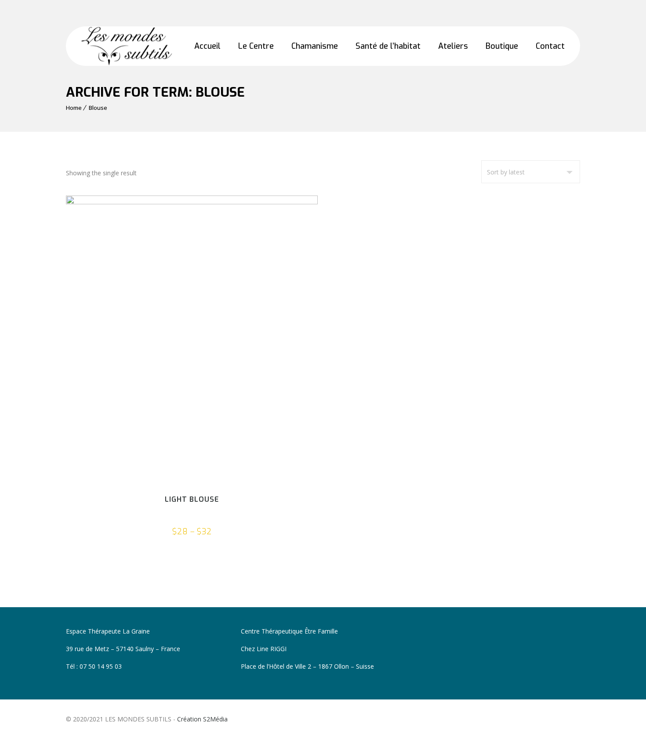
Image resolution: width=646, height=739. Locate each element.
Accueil (207, 46)
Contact (550, 46)
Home (74, 108)
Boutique (502, 46)
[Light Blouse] (192, 340)
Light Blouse (192, 499)
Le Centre (256, 46)
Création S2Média (202, 719)
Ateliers (453, 46)
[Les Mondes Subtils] (126, 46)
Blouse (98, 108)
